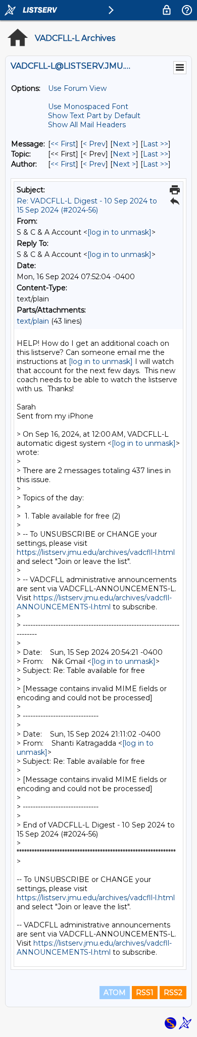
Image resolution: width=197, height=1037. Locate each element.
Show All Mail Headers (87, 124)
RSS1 (145, 992)
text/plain (33, 321)
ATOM (115, 992)
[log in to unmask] (119, 232)
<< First (63, 143)
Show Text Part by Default (94, 115)
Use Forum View (77, 88)
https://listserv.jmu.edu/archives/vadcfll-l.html (96, 552)
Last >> (155, 143)
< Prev (94, 143)
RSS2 (173, 992)
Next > (124, 143)
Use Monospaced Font (88, 106)
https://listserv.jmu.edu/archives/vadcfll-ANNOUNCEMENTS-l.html (94, 602)
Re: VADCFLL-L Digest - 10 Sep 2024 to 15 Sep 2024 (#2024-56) (87, 205)
